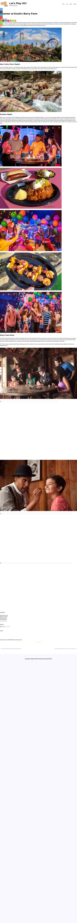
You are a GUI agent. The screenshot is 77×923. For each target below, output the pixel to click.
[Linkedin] (6, 21)
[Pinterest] (8, 21)
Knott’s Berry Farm (18, 639)
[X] (3, 21)
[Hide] (0, 27)
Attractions (4, 639)
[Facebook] (1, 9)
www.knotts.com (3, 621)
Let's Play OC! (18, 3)
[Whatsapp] (13, 21)
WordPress (42, 660)
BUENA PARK (10, 639)
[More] (15, 21)
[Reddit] (11, 21)
